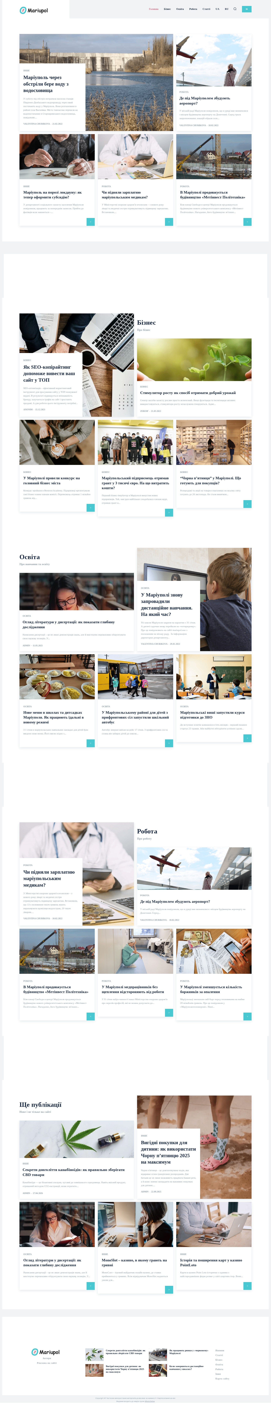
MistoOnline (150, 1401)
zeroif (144, 411)
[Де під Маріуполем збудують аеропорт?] (214, 82)
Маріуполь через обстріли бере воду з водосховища (46, 83)
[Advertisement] (135, 276)
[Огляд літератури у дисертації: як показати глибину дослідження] (57, 1224)
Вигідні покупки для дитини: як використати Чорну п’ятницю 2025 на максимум (125, 1369)
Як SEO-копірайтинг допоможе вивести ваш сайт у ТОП (49, 373)
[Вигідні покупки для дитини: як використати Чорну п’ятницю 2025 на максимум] (94, 1370)
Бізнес (27, 360)
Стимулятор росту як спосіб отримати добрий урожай (188, 393)
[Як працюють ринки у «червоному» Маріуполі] (158, 1354)
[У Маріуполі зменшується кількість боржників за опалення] (214, 951)
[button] (235, 8)
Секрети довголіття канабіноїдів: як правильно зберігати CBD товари (125, 1352)
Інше (26, 71)
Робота (184, 92)
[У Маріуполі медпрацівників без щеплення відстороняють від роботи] (135, 951)
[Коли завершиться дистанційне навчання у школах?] (158, 1370)
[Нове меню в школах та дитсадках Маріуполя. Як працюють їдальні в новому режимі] (57, 676)
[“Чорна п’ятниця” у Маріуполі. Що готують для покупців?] (214, 442)
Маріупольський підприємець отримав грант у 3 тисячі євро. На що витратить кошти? (135, 483)
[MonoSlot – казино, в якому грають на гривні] (135, 1224)
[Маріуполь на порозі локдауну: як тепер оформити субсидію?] (57, 156)
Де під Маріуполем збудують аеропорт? (175, 901)
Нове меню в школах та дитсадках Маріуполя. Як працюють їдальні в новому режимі (53, 717)
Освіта (27, 616)
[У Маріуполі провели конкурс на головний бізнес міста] (57, 442)
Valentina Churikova (36, 124)
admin (26, 645)
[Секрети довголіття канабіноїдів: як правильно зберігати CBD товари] (94, 1354)
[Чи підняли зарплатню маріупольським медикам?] (135, 156)
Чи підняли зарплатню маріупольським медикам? (49, 878)
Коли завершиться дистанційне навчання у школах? (186, 1367)
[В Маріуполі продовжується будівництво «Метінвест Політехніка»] (214, 156)
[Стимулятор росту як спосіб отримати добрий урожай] (194, 377)
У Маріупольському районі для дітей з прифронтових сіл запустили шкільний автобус (135, 717)
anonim (28, 409)
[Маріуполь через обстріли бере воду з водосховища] (96, 82)
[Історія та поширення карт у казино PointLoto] (214, 1224)
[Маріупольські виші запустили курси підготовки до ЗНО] (214, 676)
